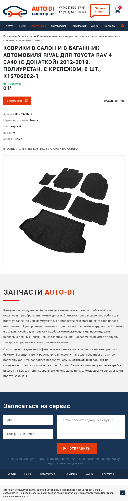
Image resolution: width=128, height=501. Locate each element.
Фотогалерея (58, 26)
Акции (94, 26)
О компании (79, 26)
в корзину (14, 101)
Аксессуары (38, 26)
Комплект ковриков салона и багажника (78, 36)
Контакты (109, 26)
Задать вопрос (100, 9)
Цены (22, 26)
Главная (8, 36)
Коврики (42, 36)
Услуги (10, 26)
